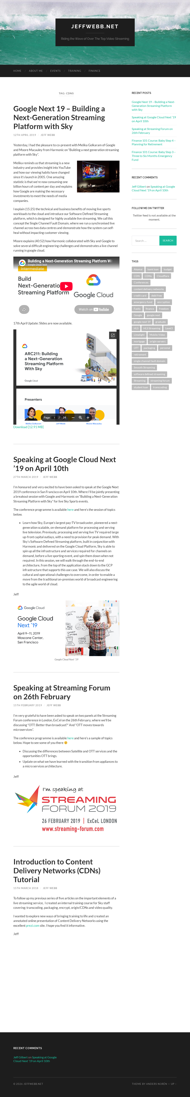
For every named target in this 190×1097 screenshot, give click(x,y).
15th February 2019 (27, 705)
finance (150, 308)
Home (17, 70)
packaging (149, 347)
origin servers (158, 341)
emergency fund (143, 302)
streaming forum (160, 380)
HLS (136, 328)
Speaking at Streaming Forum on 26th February (61, 692)
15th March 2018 (25, 888)
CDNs (148, 275)
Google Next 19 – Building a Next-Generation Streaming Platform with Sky (59, 117)
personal (165, 347)
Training (74, 70)
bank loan (153, 269)
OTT (136, 347)
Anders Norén (156, 1083)
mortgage (139, 341)
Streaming (139, 380)
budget (168, 269)
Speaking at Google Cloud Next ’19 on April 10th (64, 464)
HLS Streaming (151, 328)
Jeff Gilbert (139, 186)
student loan (141, 387)
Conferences (141, 282)
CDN (137, 275)
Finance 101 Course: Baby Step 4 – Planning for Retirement (154, 142)
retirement (140, 354)
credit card (140, 295)
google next (153, 315)
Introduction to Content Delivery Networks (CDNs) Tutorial (57, 870)
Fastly (137, 308)
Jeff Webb (48, 134)
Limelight (139, 334)
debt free (156, 295)
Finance (95, 70)
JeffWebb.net (95, 26)
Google (138, 315)
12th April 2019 (24, 134)
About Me (36, 70)
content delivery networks (149, 289)
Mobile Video (157, 334)
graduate (160, 321)
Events (55, 70)
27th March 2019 (25, 476)
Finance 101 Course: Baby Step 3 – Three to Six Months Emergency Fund (154, 155)
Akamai (138, 269)
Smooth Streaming (144, 367)
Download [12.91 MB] (28, 427)
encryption (163, 302)
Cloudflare (163, 275)
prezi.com (32, 925)
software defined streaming (149, 374)
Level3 (169, 328)
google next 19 (142, 321)
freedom (164, 308)
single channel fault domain (149, 361)
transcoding (160, 387)
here (70, 510)
